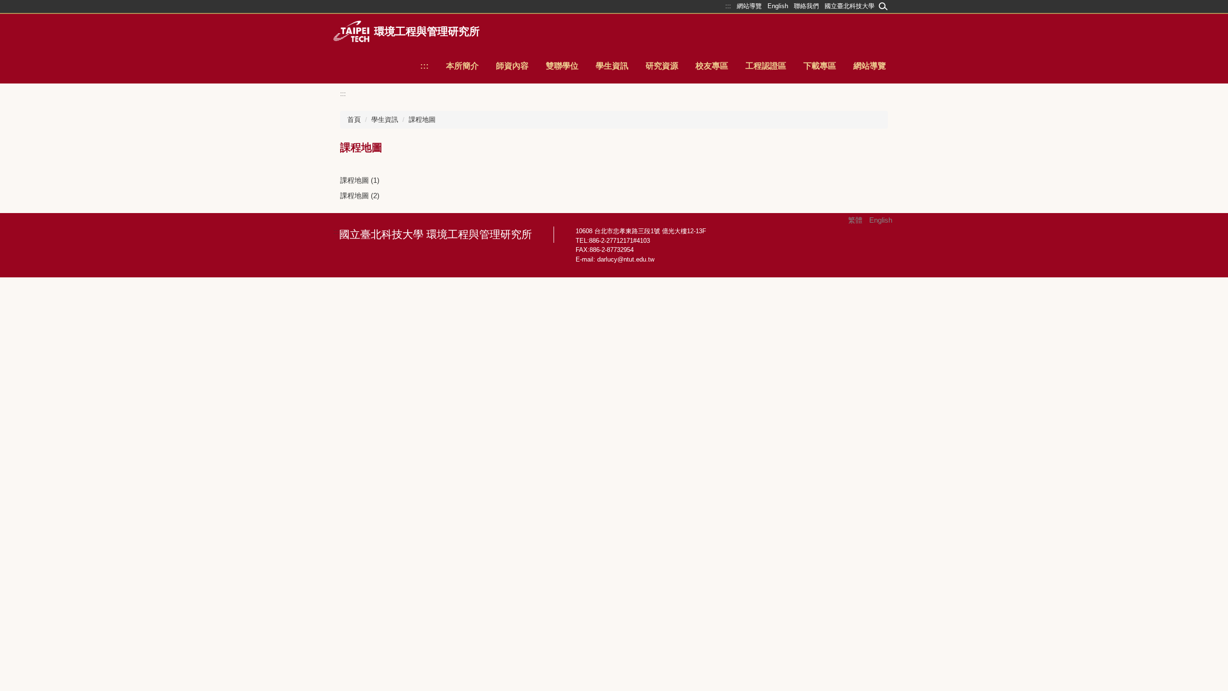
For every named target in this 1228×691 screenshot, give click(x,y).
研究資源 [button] (662, 66)
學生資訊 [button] (612, 66)
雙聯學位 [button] (562, 66)
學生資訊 (384, 119)
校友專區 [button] (712, 66)
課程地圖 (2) (359, 195)
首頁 (354, 119)
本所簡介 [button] (462, 66)
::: (424, 66)
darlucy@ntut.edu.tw (625, 259)
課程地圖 (422, 119)
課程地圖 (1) (359, 180)
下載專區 (819, 66)
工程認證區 (765, 66)
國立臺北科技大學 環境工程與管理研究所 (435, 234)
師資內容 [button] (512, 66)
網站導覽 (869, 66)
